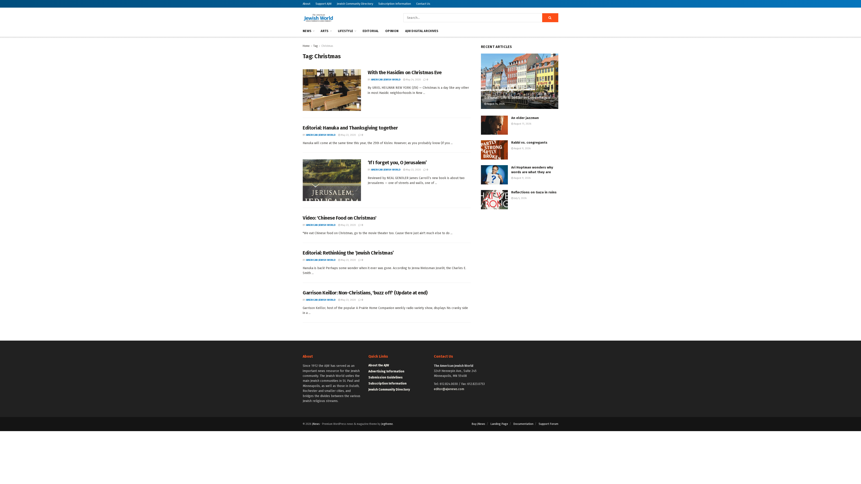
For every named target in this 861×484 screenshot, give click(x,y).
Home (306, 46)
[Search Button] (550, 17)
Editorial (371, 31)
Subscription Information (394, 3)
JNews (316, 424)
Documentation (523, 424)
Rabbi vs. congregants (529, 142)
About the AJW (378, 365)
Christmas (327, 46)
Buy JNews (478, 424)
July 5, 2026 (519, 198)
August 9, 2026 (522, 148)
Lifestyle (345, 31)
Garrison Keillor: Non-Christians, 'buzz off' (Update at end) (365, 293)
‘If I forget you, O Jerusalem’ (397, 163)
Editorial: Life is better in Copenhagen (517, 97)
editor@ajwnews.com (449, 389)
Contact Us (423, 3)
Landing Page (499, 424)
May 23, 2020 (348, 135)
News (307, 31)
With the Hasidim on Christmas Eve (404, 72)
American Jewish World (386, 79)
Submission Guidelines (385, 377)
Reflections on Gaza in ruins (534, 192)
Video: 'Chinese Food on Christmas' (339, 218)
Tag (315, 46)
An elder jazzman (525, 118)
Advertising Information (386, 371)
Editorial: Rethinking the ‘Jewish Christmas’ (348, 253)
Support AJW (323, 3)
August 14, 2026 (495, 103)
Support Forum (548, 424)
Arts (324, 31)
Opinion (391, 31)
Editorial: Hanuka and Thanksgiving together (350, 128)
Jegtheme (387, 424)
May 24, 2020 (413, 79)
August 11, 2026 (522, 123)
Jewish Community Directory (355, 3)
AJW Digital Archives (422, 31)
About (306, 3)
